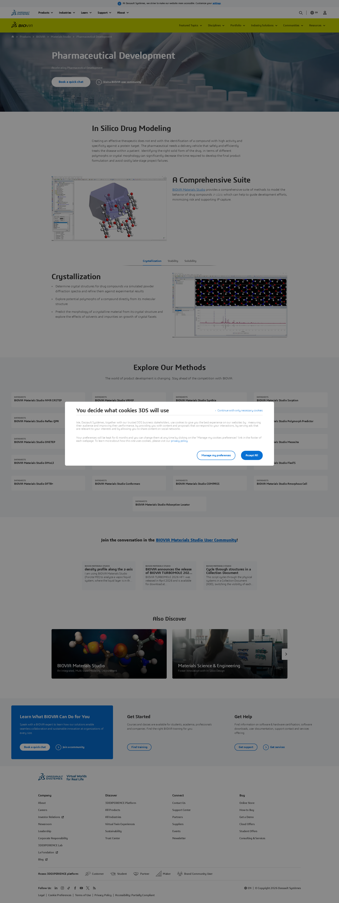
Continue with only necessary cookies (240, 410)
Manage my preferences (216, 455)
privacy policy (179, 440)
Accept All (252, 455)
